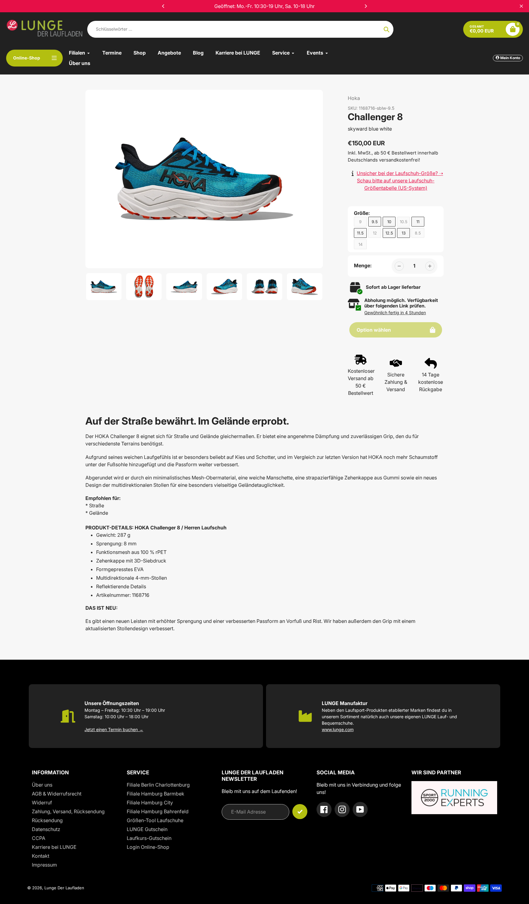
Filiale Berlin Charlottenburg (158, 785)
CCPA (38, 838)
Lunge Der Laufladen (64, 887)
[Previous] (163, 6)
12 (375, 233)
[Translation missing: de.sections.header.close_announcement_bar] (521, 6)
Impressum (44, 865)
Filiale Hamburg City (150, 802)
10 (389, 221)
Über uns (42, 785)
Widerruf (42, 802)
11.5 (360, 233)
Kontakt (40, 856)
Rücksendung (47, 820)
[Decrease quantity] (399, 266)
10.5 (403, 221)
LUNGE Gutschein (147, 829)
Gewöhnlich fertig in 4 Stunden (395, 312)
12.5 (389, 233)
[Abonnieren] (299, 811)
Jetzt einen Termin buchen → (113, 729)
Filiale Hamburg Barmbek (155, 794)
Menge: (363, 265)
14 (360, 244)
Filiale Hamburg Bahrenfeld (158, 811)
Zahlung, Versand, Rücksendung (68, 811)
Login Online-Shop (148, 847)
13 (404, 233)
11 (417, 221)
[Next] (365, 6)
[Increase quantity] (429, 266)
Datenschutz (46, 829)
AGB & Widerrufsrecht (56, 794)
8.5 (418, 233)
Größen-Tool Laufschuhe (155, 820)
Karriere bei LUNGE (54, 847)
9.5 (375, 221)
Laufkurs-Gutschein (149, 838)
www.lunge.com (338, 729)
